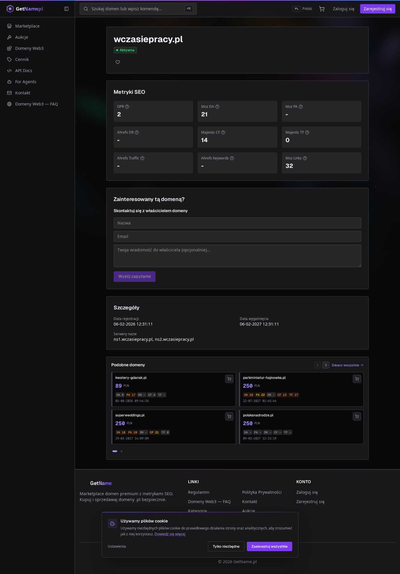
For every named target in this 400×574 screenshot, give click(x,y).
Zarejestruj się (378, 8)
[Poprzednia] (317, 365)
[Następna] (325, 365)
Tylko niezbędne (226, 546)
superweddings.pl (129, 415)
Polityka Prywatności (262, 492)
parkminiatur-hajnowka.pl (264, 377)
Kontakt (249, 501)
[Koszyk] (322, 9)
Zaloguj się (343, 8)
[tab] (114, 451)
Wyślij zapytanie (134, 276)
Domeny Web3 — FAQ (209, 501)
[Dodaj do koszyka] (229, 379)
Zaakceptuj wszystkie (270, 546)
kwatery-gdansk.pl (130, 377)
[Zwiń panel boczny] (66, 8)
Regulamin (198, 492)
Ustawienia (117, 546)
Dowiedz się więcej (170, 534)
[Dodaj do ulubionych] (118, 62)
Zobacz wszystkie (345, 365)
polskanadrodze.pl (258, 415)
